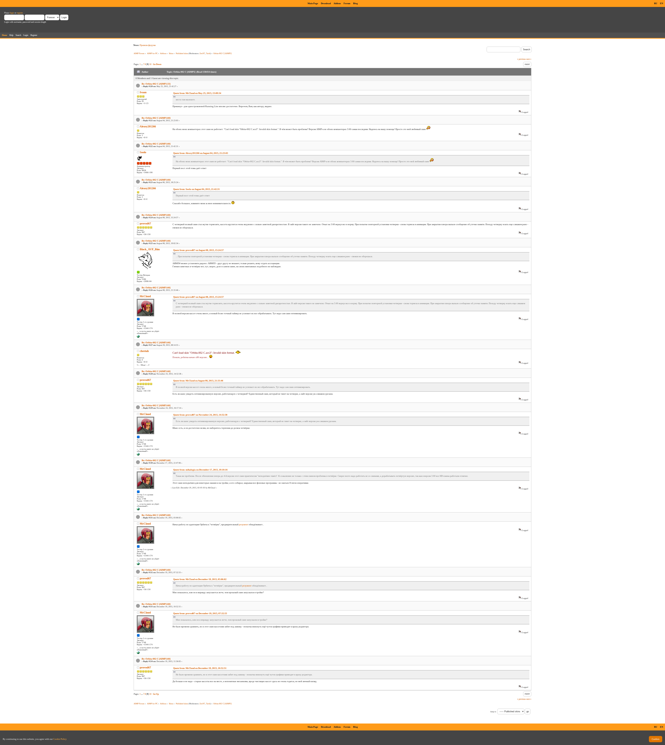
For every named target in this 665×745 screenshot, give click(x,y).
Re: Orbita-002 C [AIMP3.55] (156, 83)
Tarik (208, 53)
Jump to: (493, 712)
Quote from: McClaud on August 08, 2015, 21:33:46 (198, 380)
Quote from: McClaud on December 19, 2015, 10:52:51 (200, 668)
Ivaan (143, 92)
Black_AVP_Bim (150, 249)
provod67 (145, 223)
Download (326, 3)
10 (150, 64)
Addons (337, 3)
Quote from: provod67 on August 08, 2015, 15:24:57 (198, 250)
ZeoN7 (202, 53)
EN (661, 3)
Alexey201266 (148, 126)
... (142, 64)
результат (243, 524)
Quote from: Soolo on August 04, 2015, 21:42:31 (196, 189)
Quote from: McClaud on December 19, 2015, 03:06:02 (200, 579)
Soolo (143, 152)
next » (528, 59)
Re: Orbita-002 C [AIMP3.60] (156, 118)
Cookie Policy (60, 739)
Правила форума (148, 45)
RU (655, 3)
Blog (355, 3)
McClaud (145, 296)
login (12, 13)
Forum (347, 3)
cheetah (144, 351)
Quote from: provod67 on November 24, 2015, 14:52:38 (200, 414)
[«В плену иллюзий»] (138, 337)
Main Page (313, 3)
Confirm (655, 739)
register (20, 13)
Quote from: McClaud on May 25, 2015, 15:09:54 (197, 93)
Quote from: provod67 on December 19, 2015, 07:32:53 (200, 613)
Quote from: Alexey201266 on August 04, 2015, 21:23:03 (200, 153)
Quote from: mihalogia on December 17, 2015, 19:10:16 (200, 469)
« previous (521, 59)
